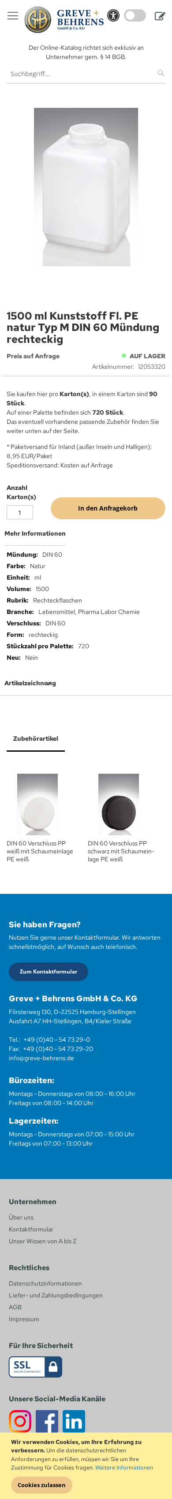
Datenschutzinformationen (45, 1283)
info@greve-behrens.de (41, 1058)
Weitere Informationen (124, 1467)
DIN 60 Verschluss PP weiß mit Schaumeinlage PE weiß (40, 851)
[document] (87, 1466)
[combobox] (86, 74)
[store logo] (64, 19)
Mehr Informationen (35, 533)
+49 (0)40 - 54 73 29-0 (56, 1039)
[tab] (86, 537)
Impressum (24, 1319)
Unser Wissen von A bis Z (42, 1241)
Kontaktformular (31, 1229)
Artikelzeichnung (30, 683)
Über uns (21, 1217)
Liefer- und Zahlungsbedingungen (56, 1295)
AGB (15, 1307)
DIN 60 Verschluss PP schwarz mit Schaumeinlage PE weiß (121, 851)
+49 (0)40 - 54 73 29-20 (58, 1049)
